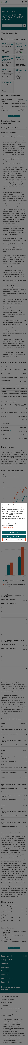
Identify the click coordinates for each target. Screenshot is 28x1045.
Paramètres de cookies (13, 540)
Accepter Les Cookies (14, 537)
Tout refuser (14, 533)
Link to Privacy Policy (8, 527)
